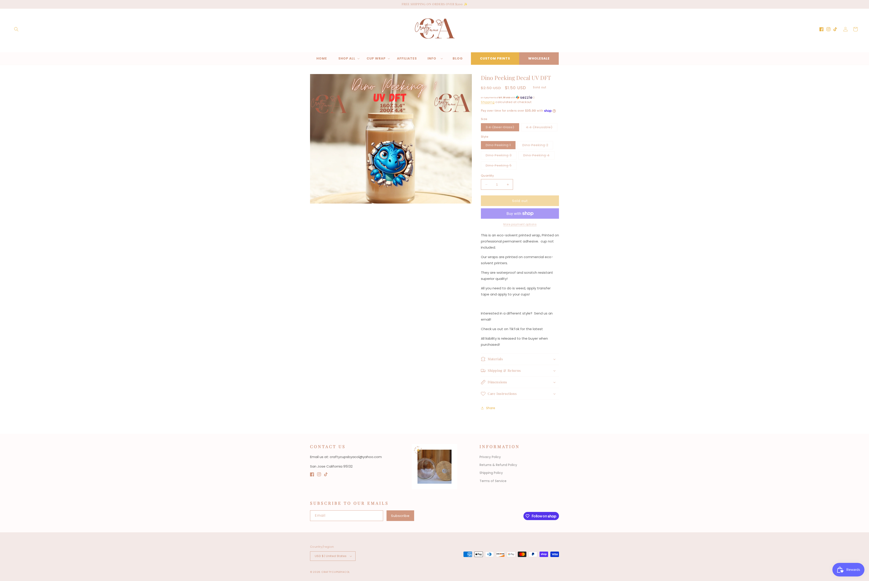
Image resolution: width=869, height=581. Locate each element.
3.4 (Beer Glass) (502, 128)
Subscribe (400, 515)
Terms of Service (493, 481)
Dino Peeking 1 (501, 146)
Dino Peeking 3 (501, 156)
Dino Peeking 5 (501, 166)
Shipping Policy (491, 473)
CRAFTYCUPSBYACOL (335, 572)
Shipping (488, 102)
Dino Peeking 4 (538, 156)
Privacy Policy (490, 457)
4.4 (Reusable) (541, 128)
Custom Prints (495, 58)
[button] (16, 29)
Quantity (487, 175)
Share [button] (490, 408)
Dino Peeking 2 (537, 146)
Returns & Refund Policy (498, 465)
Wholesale (539, 58)
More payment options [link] (520, 224)
